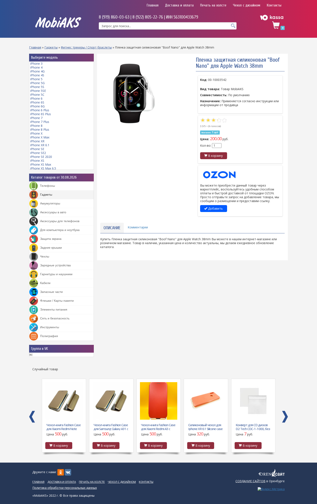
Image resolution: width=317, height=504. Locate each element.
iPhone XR (37, 141)
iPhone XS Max (40, 164)
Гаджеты (51, 47)
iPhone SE (37, 149)
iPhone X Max (39, 137)
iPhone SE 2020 (41, 157)
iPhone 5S (37, 87)
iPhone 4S (37, 75)
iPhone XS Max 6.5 (43, 168)
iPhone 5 (36, 79)
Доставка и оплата (179, 5)
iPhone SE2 (38, 153)
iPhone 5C (37, 95)
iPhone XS (37, 161)
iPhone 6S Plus (40, 114)
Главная (152, 5)
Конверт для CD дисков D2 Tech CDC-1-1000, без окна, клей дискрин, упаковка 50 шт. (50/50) (253, 426)
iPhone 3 (36, 63)
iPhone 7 (36, 118)
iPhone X (36, 133)
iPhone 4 (36, 67)
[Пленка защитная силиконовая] (135, 92)
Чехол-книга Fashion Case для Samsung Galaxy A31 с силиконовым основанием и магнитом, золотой (111, 426)
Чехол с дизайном (246, 5)
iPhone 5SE (38, 91)
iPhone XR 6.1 (39, 145)
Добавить (215, 208)
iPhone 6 (36, 98)
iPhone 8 (36, 126)
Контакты (274, 5)
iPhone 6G (37, 106)
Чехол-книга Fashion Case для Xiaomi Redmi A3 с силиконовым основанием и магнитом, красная (158, 426)
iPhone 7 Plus (39, 122)
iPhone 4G (37, 71)
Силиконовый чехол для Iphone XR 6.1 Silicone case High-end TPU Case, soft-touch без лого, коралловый (205, 426)
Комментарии (138, 227)
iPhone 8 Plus (39, 129)
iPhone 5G (37, 83)
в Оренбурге (260, 481)
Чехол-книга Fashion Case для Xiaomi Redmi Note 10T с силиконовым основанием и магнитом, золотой (63, 426)
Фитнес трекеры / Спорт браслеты (86, 47)
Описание (112, 227)
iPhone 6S (37, 102)
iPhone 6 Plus (39, 110)
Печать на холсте (213, 5)
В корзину (215, 156)
